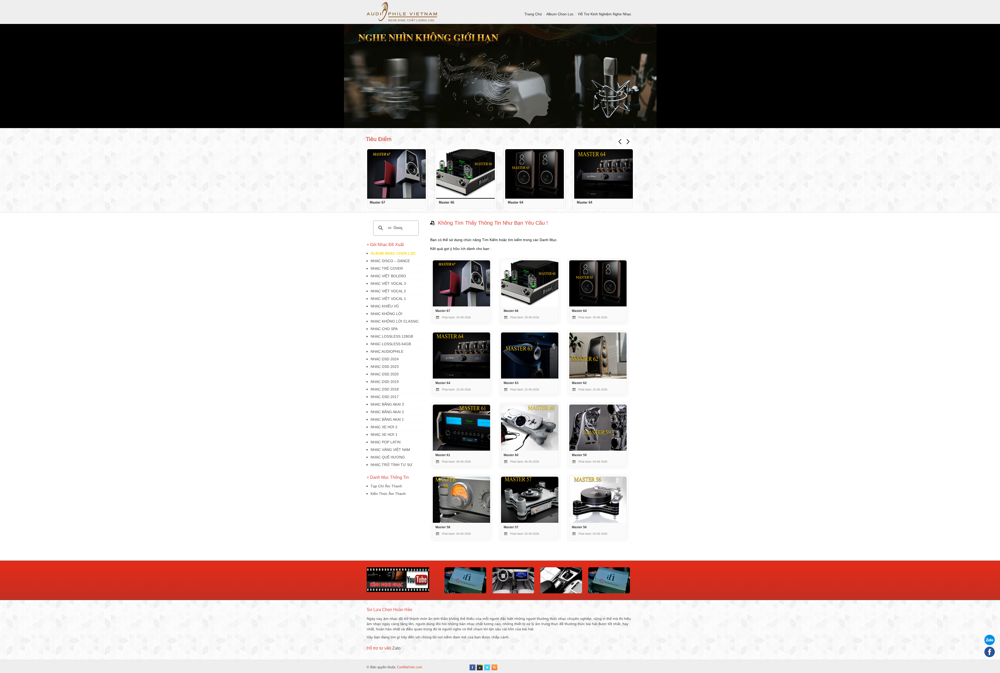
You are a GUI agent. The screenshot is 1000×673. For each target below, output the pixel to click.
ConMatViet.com (409, 667)
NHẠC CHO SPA (384, 329)
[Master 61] (461, 449)
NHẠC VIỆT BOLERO (388, 276)
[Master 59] (598, 449)
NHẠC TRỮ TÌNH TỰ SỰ (392, 465)
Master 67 (377, 202)
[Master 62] (598, 377)
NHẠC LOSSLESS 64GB (391, 344)
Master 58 (442, 527)
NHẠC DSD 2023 (385, 366)
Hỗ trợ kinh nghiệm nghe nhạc (604, 14)
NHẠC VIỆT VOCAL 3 (388, 283)
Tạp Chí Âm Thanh (386, 486)
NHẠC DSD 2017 (385, 397)
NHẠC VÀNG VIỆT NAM (390, 450)
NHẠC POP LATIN (386, 442)
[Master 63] (529, 377)
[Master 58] (461, 521)
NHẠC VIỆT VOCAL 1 (388, 299)
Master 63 (511, 383)
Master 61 (442, 455)
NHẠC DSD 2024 (385, 359)
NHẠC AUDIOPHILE (387, 351)
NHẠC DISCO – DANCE (390, 261)
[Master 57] (529, 521)
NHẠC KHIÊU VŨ (385, 306)
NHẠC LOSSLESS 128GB (392, 336)
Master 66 (446, 202)
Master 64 (515, 202)
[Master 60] (529, 449)
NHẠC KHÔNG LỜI (386, 314)
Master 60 (511, 455)
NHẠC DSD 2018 (385, 389)
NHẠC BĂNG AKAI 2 (387, 412)
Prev (620, 141)
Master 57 (511, 527)
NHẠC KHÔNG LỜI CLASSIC (395, 321)
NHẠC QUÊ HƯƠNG (388, 457)
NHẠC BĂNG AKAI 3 (387, 404)
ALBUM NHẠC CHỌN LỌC (393, 253)
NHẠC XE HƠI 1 (384, 434)
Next (628, 141)
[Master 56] (598, 521)
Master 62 (579, 383)
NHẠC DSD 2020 (385, 374)
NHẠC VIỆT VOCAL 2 (388, 291)
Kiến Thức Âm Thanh (388, 494)
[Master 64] (534, 174)
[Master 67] (396, 174)
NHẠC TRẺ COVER (387, 268)
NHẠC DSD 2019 (385, 382)
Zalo (396, 648)
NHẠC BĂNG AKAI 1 (387, 419)
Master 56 (579, 527)
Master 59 (579, 455)
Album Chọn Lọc (560, 14)
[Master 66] (465, 174)
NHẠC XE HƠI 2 (384, 427)
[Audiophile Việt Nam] (402, 11)
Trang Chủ (533, 14)
